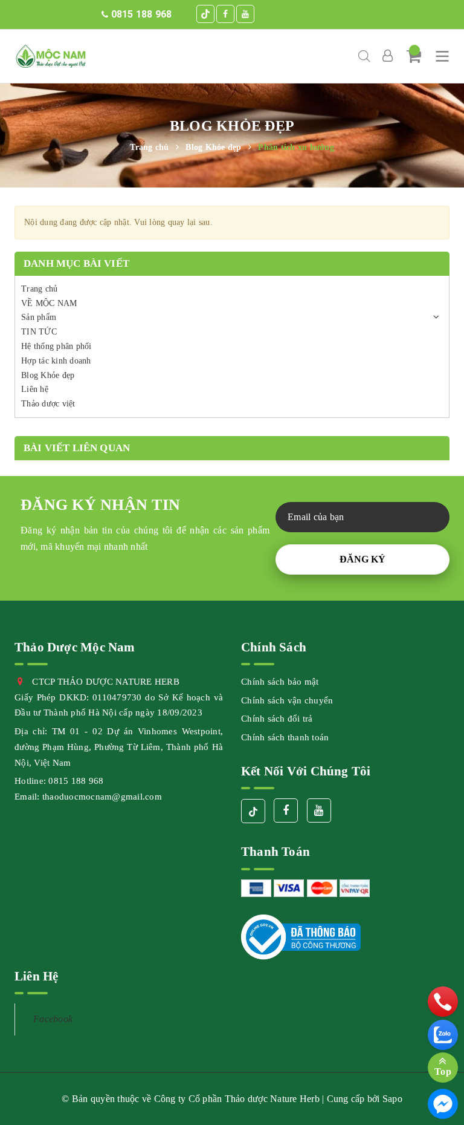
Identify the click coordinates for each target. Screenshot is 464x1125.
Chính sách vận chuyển (287, 700)
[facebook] (225, 14)
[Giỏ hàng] (414, 56)
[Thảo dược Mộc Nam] (50, 56)
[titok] (205, 14)
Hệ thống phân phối (56, 346)
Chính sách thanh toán (285, 737)
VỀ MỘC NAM (49, 303)
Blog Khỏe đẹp (47, 375)
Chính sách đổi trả (277, 718)
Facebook (52, 1019)
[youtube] (245, 14)
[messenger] (443, 1104)
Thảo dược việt (48, 403)
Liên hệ (34, 389)
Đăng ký (362, 559)
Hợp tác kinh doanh (56, 360)
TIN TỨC (39, 331)
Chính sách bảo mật (280, 681)
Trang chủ (39, 288)
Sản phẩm (38, 317)
